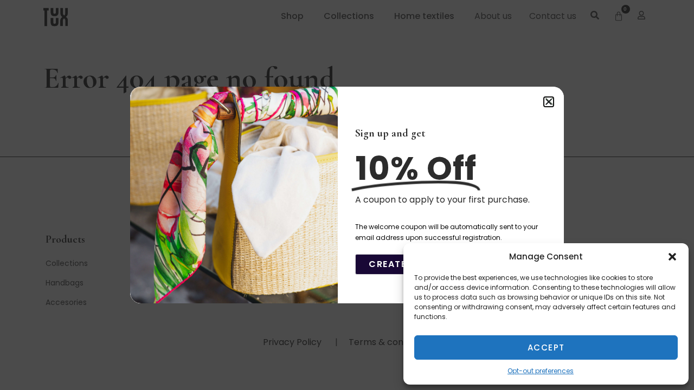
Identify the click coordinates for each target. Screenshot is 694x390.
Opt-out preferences (540, 370)
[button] (672, 256)
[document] (347, 195)
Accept (546, 347)
